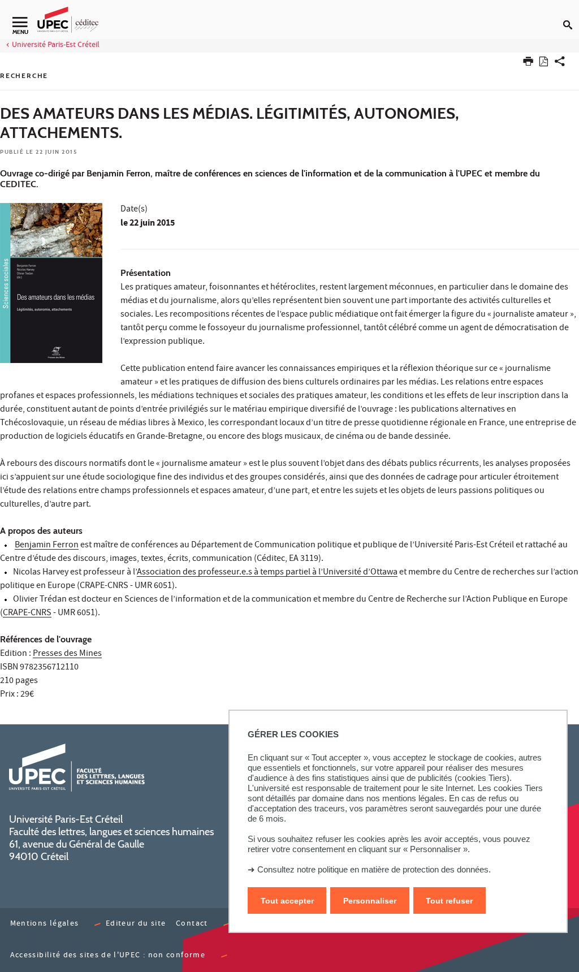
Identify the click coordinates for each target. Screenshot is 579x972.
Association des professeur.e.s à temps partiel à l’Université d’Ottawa (267, 573)
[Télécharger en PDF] (543, 63)
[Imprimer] (528, 63)
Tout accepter (287, 900)
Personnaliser (369, 900)
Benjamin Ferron (47, 545)
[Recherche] (571, 16)
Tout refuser (449, 900)
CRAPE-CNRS (27, 613)
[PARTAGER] (560, 63)
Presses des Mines (67, 654)
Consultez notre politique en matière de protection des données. (374, 869)
